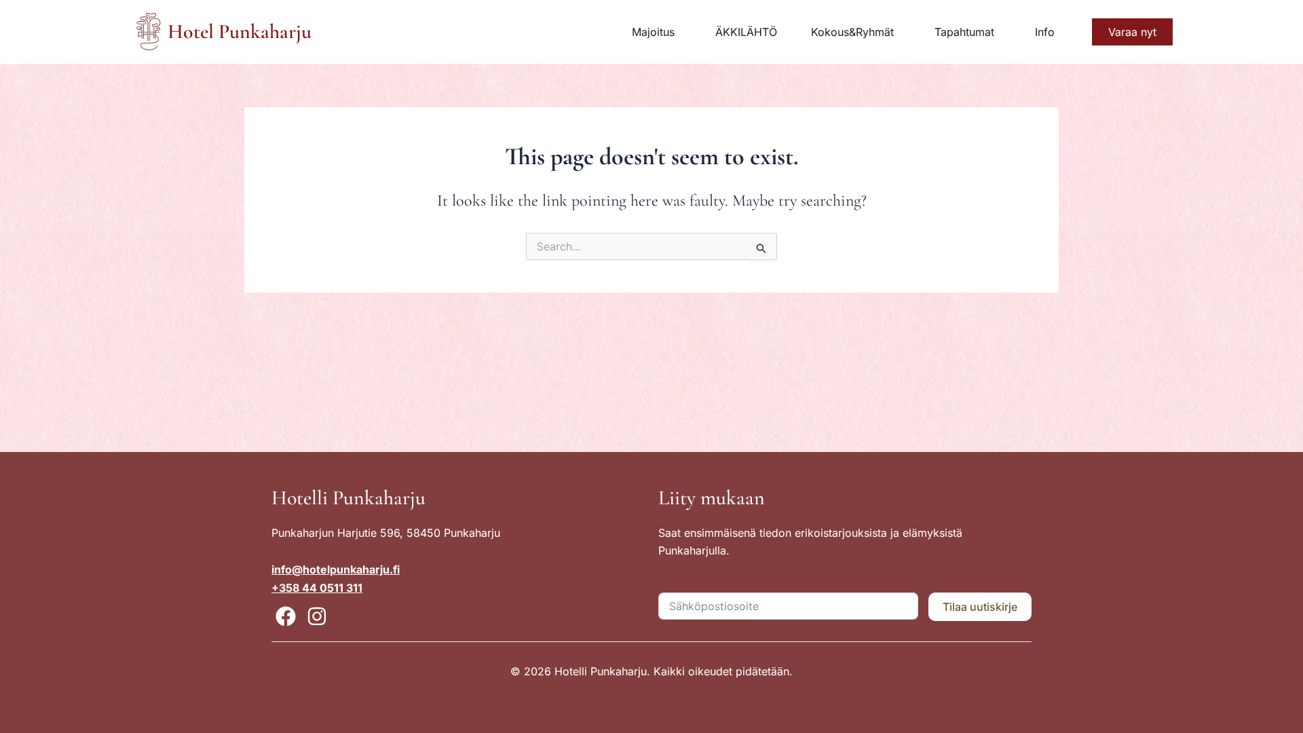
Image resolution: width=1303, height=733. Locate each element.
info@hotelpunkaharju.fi (335, 569)
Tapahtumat (964, 32)
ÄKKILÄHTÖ (746, 32)
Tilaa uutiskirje (980, 607)
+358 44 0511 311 (316, 588)
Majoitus (653, 32)
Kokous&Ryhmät (852, 32)
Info (1045, 32)
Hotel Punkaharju (239, 31)
